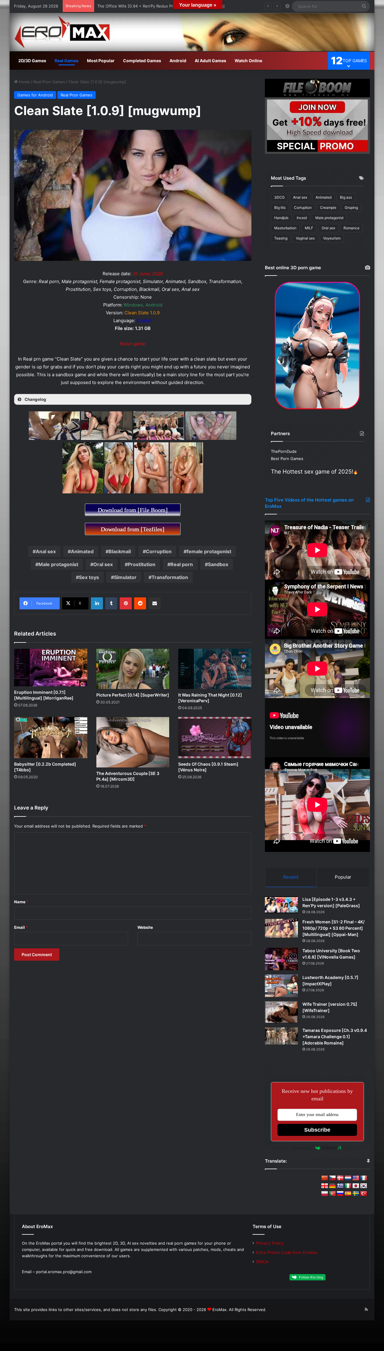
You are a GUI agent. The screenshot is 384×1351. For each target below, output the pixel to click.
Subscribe (317, 1130)
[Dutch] (348, 1178)
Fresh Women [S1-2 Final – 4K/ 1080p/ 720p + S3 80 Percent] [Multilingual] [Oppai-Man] (333, 928)
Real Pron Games (49, 81)
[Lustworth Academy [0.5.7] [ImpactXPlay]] (281, 985)
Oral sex (103, 564)
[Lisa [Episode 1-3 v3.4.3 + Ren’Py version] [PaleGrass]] (281, 904)
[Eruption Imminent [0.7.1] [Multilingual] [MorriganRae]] (50, 668)
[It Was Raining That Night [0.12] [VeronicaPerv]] (214, 669)
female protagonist (209, 551)
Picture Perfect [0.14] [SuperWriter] (132, 694)
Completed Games (142, 60)
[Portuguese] (332, 1194)
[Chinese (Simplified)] (324, 1178)
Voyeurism (331, 238)
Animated (82, 551)
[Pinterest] (126, 603)
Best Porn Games (287, 458)
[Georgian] (324, 1186)
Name (21, 901)
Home (24, 81)
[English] (355, 1178)
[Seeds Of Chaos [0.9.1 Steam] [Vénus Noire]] (214, 737)
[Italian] (348, 1186)
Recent (290, 877)
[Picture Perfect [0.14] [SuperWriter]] (133, 669)
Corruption (159, 551)
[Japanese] (355, 1186)
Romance (351, 228)
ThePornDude (284, 451)
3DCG (279, 197)
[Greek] (340, 1186)
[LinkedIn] (97, 603)
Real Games (67, 60)
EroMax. (220, 1309)
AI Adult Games (210, 60)
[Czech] (332, 1178)
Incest (302, 217)
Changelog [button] (35, 399)
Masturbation (285, 228)
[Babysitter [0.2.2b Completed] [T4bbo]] (50, 737)
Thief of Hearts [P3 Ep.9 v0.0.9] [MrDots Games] (143, 6)
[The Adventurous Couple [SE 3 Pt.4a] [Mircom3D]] (133, 742)
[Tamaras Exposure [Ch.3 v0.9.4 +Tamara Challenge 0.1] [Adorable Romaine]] (281, 1036)
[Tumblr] (111, 603)
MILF (309, 228)
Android (178, 60)
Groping (351, 207)
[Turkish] (363, 1194)
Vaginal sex (305, 238)
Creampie (328, 207)
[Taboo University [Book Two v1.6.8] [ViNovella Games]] (281, 959)
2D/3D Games (32, 60)
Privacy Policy (270, 1243)
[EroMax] (192, 32)
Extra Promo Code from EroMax (286, 1252)
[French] (363, 1178)
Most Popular (101, 60)
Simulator (125, 577)
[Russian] (340, 1194)
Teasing (280, 238)
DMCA (262, 1261)
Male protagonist (58, 564)
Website (145, 927)
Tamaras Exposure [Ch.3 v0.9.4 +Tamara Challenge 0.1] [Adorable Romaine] (334, 1036)
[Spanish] (348, 1194)
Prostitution (141, 564)
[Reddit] (140, 603)
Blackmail (120, 551)
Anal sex (46, 551)
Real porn (181, 564)
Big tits (280, 207)
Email (21, 927)
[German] (332, 1186)
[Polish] (324, 1194)
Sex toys (89, 577)
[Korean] (363, 1186)
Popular (343, 877)
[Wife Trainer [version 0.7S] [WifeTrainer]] (281, 1012)
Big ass (346, 197)
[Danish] (340, 1178)
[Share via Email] (154, 603)
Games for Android (35, 95)
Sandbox (218, 564)
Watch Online (248, 60)
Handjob (281, 217)
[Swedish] (355, 1194)
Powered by (302, 1148)
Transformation (170, 577)
